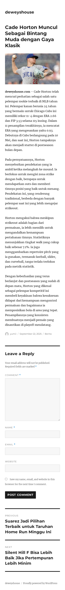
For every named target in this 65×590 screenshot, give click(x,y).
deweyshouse (19, 12)
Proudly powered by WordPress (40, 583)
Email (10, 444)
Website (11, 461)
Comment (13, 375)
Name (10, 427)
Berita (48, 333)
